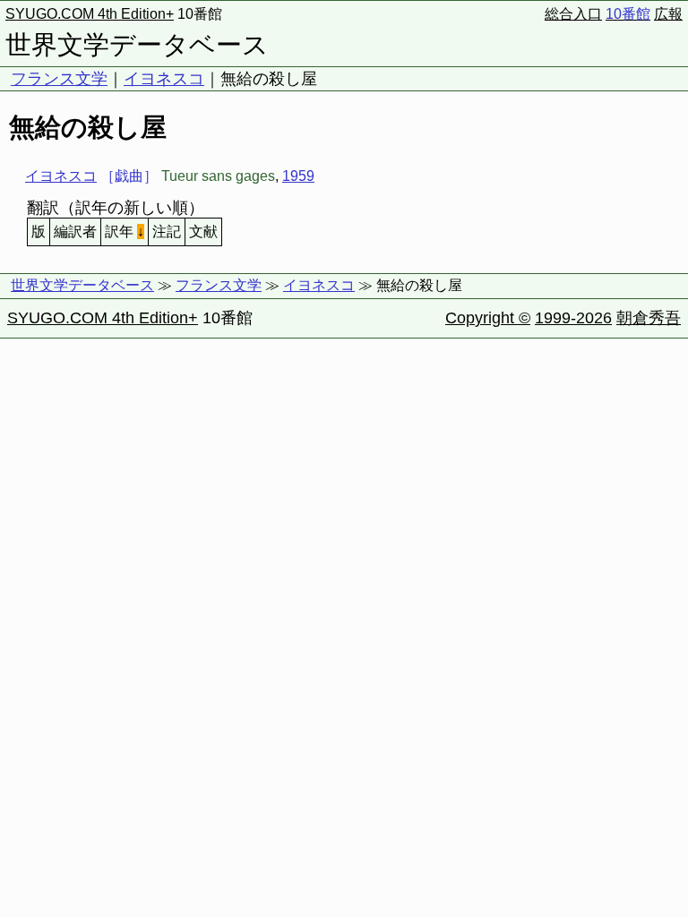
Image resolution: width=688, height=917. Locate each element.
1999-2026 (573, 318)
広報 (668, 13)
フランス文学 (59, 79)
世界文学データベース (137, 44)
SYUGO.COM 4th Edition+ (89, 13)
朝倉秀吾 (648, 318)
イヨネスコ (164, 79)
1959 (298, 176)
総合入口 (573, 13)
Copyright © (487, 318)
